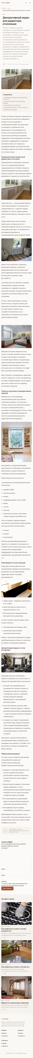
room (5, 3)
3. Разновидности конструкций (12, 105)
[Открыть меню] (30, 2)
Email (3, 875)
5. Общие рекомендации (10, 109)
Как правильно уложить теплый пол (15, 967)
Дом (9, 8)
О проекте (4, 1036)
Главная (3, 8)
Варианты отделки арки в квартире (15, 1003)
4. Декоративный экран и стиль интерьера (15, 107)
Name (3, 869)
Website (4, 881)
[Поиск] (26, 2)
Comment (4, 848)
